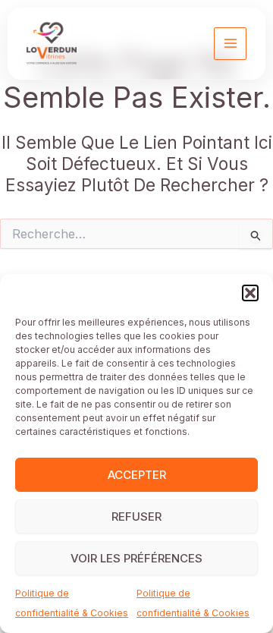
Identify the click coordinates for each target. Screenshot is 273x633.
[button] (250, 293)
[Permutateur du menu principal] (230, 43)
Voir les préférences (136, 558)
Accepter (137, 475)
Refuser (136, 516)
